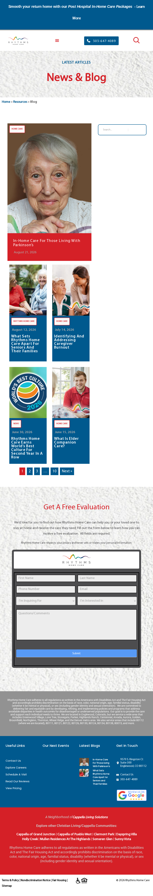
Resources (20, 102)
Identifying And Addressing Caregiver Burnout (69, 342)
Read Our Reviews (17, 781)
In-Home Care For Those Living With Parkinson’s (46, 243)
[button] (57, 40)
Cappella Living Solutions (90, 817)
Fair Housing (59, 880)
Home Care (17, 129)
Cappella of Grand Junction (35, 834)
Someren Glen (103, 839)
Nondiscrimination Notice (36, 880)
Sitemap (7, 886)
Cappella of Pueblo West (74, 834)
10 (54, 471)
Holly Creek (30, 839)
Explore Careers (16, 767)
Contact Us (13, 761)
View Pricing (13, 788)
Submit (76, 653)
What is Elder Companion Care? (66, 442)
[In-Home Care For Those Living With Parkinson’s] (49, 192)
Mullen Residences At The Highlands (65, 839)
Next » (67, 471)
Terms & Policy (10, 880)
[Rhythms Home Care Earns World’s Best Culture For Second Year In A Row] (28, 392)
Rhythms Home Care (24, 321)
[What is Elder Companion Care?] (71, 392)
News (16, 424)
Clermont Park (104, 834)
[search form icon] (136, 43)
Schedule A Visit (16, 774)
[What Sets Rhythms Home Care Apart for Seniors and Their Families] (28, 290)
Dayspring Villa (126, 834)
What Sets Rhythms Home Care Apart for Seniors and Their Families (25, 344)
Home (6, 102)
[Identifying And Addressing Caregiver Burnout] (71, 290)
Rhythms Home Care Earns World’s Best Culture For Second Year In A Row (27, 448)
